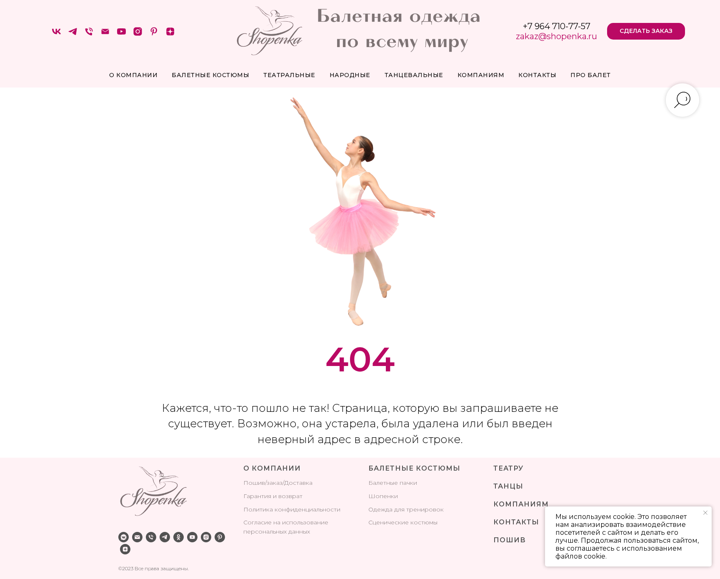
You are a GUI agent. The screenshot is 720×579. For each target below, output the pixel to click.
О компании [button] (133, 75)
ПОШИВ (509, 540)
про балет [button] (590, 75)
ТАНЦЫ (508, 486)
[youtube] (121, 34)
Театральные (289, 75)
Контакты (537, 75)
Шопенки (383, 496)
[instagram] (137, 34)
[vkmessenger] (123, 537)
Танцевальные (414, 75)
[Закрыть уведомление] (705, 513)
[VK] (56, 34)
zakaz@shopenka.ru (556, 36)
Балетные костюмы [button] (210, 75)
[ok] (178, 537)
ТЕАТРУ (508, 468)
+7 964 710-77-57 (556, 26)
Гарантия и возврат (272, 496)
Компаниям (481, 75)
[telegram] (73, 34)
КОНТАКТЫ (516, 522)
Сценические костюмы (403, 522)
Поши (252, 482)
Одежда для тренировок (406, 509)
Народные (350, 75)
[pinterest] (154, 34)
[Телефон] (89, 34)
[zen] (170, 34)
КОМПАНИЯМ (521, 504)
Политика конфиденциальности (291, 509)
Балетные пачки (392, 482)
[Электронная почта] (105, 34)
